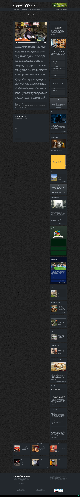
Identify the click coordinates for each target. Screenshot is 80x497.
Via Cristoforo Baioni (56, 61)
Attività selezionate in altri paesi (58, 94)
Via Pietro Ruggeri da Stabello (57, 68)
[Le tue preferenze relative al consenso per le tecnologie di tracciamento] (78, 495)
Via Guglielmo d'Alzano (56, 64)
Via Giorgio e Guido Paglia (57, 63)
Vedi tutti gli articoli (62, 131)
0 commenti (24, 107)
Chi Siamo (19, 9)
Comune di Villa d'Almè (56, 92)
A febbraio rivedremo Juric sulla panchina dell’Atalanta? (58, 280)
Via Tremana (55, 75)
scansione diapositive (42, 105)
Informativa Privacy (21, 483)
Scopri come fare (53, 379)
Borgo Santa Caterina (56, 56)
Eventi (29, 9)
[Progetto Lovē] (58, 161)
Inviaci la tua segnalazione (54, 129)
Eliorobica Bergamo (26, 105)
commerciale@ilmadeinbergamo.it (40, 490)
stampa (20, 106)
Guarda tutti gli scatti (62, 223)
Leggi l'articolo (59, 179)
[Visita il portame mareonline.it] (58, 489)
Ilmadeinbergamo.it (26, 103)
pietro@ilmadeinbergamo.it (22, 490)
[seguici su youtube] (62, 0)
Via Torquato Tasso (56, 73)
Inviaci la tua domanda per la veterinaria (56, 150)
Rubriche (59, 9)
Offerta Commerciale (36, 9)
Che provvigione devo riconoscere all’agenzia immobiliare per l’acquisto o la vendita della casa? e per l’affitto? (58, 253)
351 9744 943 (40, 491)
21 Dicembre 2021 (18, 103)
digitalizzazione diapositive (20, 105)
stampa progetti (24, 106)
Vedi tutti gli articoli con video (60, 381)
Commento (16, 120)
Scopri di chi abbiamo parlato (55, 424)
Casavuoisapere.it (62, 400)
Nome (16, 128)
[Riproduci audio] (16, 42)
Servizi (43, 16)
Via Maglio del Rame (56, 66)
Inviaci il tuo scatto (53, 221)
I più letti (24, 9)
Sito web (16, 134)
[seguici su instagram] (61, 0)
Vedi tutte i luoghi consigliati (61, 340)
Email (16, 131)
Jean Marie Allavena (32, 105)
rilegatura (37, 105)
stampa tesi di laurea (30, 106)
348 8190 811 (22, 491)
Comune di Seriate (55, 88)
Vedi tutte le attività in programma (60, 326)
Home (15, 9)
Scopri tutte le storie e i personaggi (60, 355)
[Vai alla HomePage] (24, 5)
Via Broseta (54, 57)
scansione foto (17, 106)
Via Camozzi (54, 59)
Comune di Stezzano (56, 90)
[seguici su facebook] (63, 0)
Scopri (65, 9)
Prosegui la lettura (53, 34)
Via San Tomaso (55, 70)
